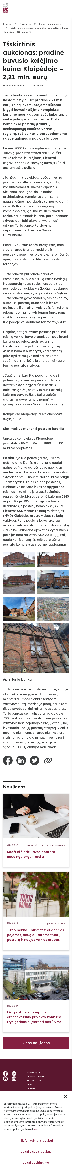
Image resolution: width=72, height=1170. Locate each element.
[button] (66, 1096)
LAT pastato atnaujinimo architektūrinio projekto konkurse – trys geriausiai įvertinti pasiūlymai (36, 1017)
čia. (36, 1129)
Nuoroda (66, 8)
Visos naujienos (36, 1043)
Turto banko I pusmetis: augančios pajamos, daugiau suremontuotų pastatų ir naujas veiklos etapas (35, 935)
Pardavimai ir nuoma (50, 24)
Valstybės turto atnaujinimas (45, 845)
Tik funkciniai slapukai (36, 1140)
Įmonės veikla (56, 923)
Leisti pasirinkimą (36, 1162)
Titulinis (7, 24)
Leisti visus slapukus (36, 1151)
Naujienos (25, 24)
